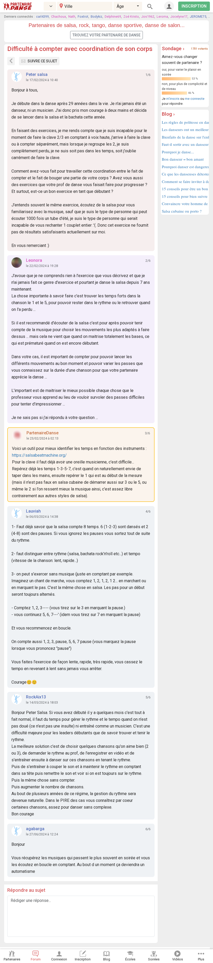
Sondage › (173, 48)
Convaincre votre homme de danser (185, 203)
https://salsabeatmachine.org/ (39, 455)
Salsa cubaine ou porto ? (182, 211)
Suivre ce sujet (42, 61)
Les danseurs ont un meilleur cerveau (185, 129)
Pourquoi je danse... (178, 151)
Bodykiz (96, 16)
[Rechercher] (149, 6)
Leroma (162, 16)
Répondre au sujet (26, 890)
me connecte (194, 99)
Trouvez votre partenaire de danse (106, 35)
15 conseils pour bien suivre (185, 196)
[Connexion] (169, 6)
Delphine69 (113, 16)
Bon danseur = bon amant (183, 159)
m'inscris (172, 99)
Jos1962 (147, 16)
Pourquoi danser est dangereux (185, 166)
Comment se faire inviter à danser (185, 181)
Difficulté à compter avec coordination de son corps (79, 49)
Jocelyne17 (179, 16)
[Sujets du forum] (11, 61)
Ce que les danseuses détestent (185, 173)
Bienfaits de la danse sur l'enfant (185, 137)
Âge (120, 6)
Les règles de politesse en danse (185, 122)
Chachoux (58, 16)
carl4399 (42, 16)
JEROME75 (198, 16)
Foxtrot (83, 16)
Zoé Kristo (131, 16)
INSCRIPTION (194, 6)
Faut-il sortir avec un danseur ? (185, 144)
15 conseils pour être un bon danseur (185, 188)
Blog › (168, 114)
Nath (71, 16)
